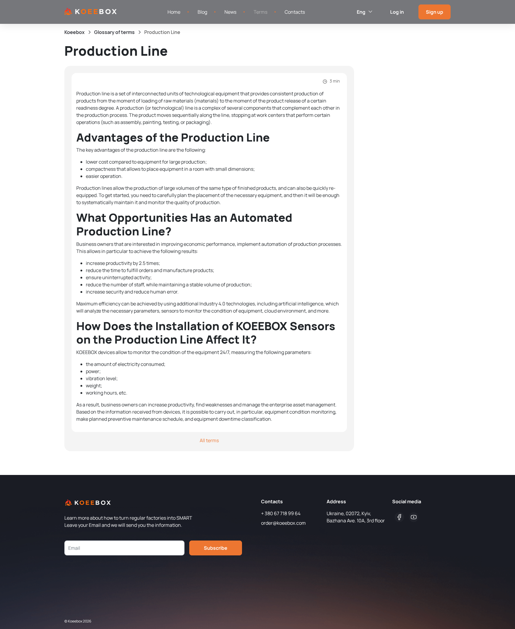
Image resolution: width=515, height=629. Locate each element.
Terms (260, 12)
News (230, 12)
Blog (202, 12)
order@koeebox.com (283, 523)
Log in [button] (397, 12)
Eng (361, 12)
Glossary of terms (114, 32)
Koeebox (74, 32)
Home (173, 12)
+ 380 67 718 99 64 (280, 513)
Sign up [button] (434, 12)
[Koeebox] (90, 11)
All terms (209, 440)
